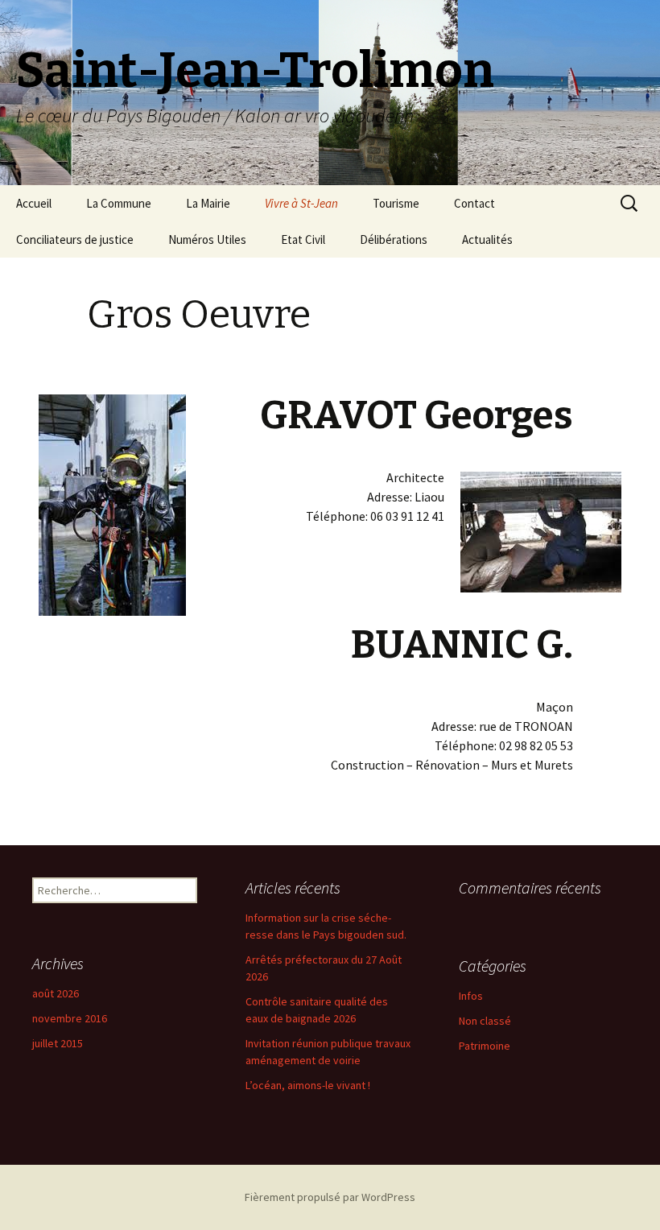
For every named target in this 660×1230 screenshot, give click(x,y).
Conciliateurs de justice (75, 239)
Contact (474, 203)
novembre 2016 (69, 1018)
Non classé (485, 1020)
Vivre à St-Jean (301, 203)
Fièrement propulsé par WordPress (330, 1197)
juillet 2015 (57, 1043)
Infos (471, 996)
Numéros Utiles (207, 239)
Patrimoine (484, 1045)
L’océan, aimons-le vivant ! (307, 1085)
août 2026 (55, 993)
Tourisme (396, 203)
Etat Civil (303, 239)
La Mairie (208, 203)
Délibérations (393, 239)
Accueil (34, 203)
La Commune (118, 203)
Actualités (487, 239)
